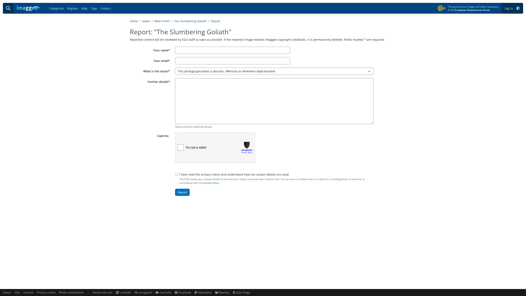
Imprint (28, 292)
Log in (509, 8)
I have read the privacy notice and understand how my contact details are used (234, 174)
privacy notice (211, 183)
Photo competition (71, 292)
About (7, 292)
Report (215, 21)
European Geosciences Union (472, 10)
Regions (72, 8)
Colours (105, 8)
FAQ (17, 292)
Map (84, 8)
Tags (94, 8)
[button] (518, 8)
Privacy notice (46, 292)
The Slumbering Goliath (190, 21)
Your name (160, 50)
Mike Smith (162, 21)
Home (134, 21)
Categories (56, 8)
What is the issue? (155, 71)
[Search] (8, 8)
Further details (158, 82)
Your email (160, 61)
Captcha (162, 136)
